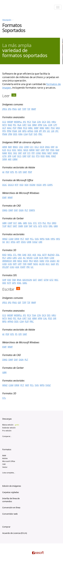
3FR (9, 156)
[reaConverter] (15, 7)
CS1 (31, 146)
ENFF (22, 267)
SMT (15, 226)
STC (35, 222)
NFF (15, 263)
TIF (28, 109)
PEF (47, 149)
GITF (44, 254)
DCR (42, 146)
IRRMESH (7, 260)
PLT (26, 210)
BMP (33, 109)
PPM (9, 131)
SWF (25, 171)
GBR (4, 222)
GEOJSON (27, 279)
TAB (14, 279)
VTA (47, 260)
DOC (4, 184)
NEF (38, 149)
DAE (24, 254)
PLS (49, 222)
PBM (19, 127)
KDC (14, 149)
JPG (9, 109)
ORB (29, 241)
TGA (34, 121)
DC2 (37, 146)
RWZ (53, 156)
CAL (45, 124)
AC (24, 257)
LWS (15, 257)
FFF (33, 153)
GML (24, 282)
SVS (35, 134)
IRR (14, 260)
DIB (36, 131)
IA (57, 146)
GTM (46, 279)
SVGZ (34, 241)
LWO (9, 257)
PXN (52, 149)
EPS (12, 171)
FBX (19, 254)
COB (36, 257)
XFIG (13, 241)
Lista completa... (8, 472)
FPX (4, 131)
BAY (10, 146)
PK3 (31, 260)
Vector (4, 467)
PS (16, 171)
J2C (48, 131)
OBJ (40, 241)
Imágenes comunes (12, 104)
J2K (52, 131)
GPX (14, 282)
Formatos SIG (9, 275)
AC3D (42, 263)
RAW (4, 153)
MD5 (36, 260)
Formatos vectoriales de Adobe (18, 167)
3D (58, 260)
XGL (39, 254)
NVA (47, 238)
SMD (41, 260)
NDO (35, 263)
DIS (48, 121)
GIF (19, 109)
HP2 (58, 238)
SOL (30, 222)
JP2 (24, 121)
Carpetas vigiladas (10, 492)
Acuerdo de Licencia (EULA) (14, 533)
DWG (4, 210)
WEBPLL (18, 121)
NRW (55, 153)
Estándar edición (9, 427)
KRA (20, 134)
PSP (14, 127)
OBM (14, 159)
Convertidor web (10, 513)
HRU (54, 121)
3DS (29, 254)
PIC (14, 124)
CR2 (21, 146)
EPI (20, 171)
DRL (51, 226)
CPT (55, 124)
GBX (56, 226)
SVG (37, 238)
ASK (17, 267)
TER (24, 263)
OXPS (50, 184)
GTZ (51, 279)
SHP (4, 279)
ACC (48, 263)
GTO (45, 226)
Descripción (6, 19)
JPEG (4, 109)
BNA (19, 279)
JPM (10, 134)
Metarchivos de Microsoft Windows (20, 193)
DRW (16, 238)
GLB (53, 263)
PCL (32, 238)
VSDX (39, 184)
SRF (20, 153)
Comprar (6, 526)
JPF (40, 131)
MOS (25, 149)
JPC (57, 131)
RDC (10, 153)
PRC (40, 134)
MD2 (19, 260)
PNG (14, 109)
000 (4, 282)
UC (32, 267)
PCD (25, 127)
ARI (9, 159)
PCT (22, 238)
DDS (15, 134)
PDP (30, 171)
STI (28, 153)
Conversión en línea (11, 507)
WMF (10, 197)
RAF (57, 149)
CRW (26, 146)
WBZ (42, 127)
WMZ (4, 238)
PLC (44, 222)
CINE (38, 153)
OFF (20, 263)
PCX (29, 121)
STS (40, 222)
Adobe (4, 458)
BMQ (15, 146)
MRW (32, 149)
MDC (19, 149)
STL (15, 254)
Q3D (4, 263)
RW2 (44, 153)
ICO (4, 121)
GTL (35, 226)
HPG (53, 238)
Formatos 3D (9, 250)
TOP (4, 226)
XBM (34, 124)
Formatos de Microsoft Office (17, 180)
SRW (4, 159)
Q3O (12, 267)
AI (3, 171)
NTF (9, 282)
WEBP (10, 121)
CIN (39, 121)
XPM (40, 124)
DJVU (23, 241)
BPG (24, 131)
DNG (47, 146)
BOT (9, 226)
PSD (53, 127)
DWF (10, 210)
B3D (4, 254)
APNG (30, 131)
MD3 (25, 260)
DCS (19, 156)
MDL (9, 254)
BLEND (51, 254)
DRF (24, 156)
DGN (21, 210)
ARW (4, 146)
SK (3, 241)
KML (19, 282)
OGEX (53, 260)
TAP (30, 226)
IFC (57, 263)
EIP (29, 156)
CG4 (26, 134)
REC (56, 279)
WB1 (47, 127)
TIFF (24, 109)
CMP (10, 222)
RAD (10, 124)
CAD (4, 464)
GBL (20, 222)
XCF (4, 127)
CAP (14, 156)
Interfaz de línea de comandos (11, 500)
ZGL (57, 254)
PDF (7, 171)
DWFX (32, 210)
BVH (46, 257)
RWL (48, 156)
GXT (35, 279)
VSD (21, 184)
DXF (16, 210)
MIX (58, 127)
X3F (24, 153)
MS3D (30, 257)
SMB (20, 226)
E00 (9, 279)
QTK (4, 156)
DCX (44, 121)
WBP (36, 127)
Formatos (6, 449)
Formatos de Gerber (13, 218)
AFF (18, 241)
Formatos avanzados (13, 117)
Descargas (7, 418)
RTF (16, 184)
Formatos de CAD (11, 205)
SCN (41, 257)
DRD (54, 222)
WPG (42, 238)
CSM (52, 257)
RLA (19, 124)
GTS (40, 226)
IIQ (33, 156)
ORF (43, 149)
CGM (11, 238)
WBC (30, 127)
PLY (4, 257)
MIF (27, 238)
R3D (43, 156)
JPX (44, 131)
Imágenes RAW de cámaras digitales (21, 142)
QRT (24, 124)
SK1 (8, 241)
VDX (26, 184)
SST (15, 222)
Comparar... (6, 436)
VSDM (32, 184)
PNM (4, 134)
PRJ (28, 267)
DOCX (11, 184)
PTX (38, 156)
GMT (40, 279)
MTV (4, 124)
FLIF (31, 134)
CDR (50, 124)
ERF (52, 146)
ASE (34, 254)
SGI (29, 124)
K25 (4, 149)
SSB (26, 226)
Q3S (10, 263)
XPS (44, 184)
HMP (29, 263)
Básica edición (10, 425)
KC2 (9, 149)
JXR (19, 131)
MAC (9, 127)
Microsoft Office (8, 461)
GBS (25, 222)
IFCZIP (5, 267)
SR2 (15, 153)
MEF (49, 153)
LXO (20, 257)
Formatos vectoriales (13, 234)
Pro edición (6, 430)
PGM (14, 131)
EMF (4, 197)
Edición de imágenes (11, 486)
